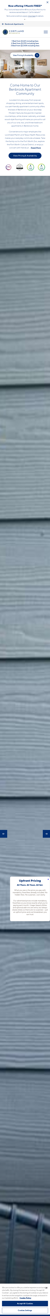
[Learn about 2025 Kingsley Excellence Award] (8, 167)
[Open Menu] (46, 32)
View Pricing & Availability (25, 155)
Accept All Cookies (25, 1303)
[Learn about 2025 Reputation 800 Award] (30, 167)
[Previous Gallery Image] (3, 834)
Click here (31, 16)
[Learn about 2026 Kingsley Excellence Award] (19, 167)
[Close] (46, 1288)
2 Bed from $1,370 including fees (25, 43)
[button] (24, 19)
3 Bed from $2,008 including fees (25, 45)
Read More (36, 147)
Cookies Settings (25, 1310)
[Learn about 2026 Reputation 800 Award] (41, 167)
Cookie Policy (25, 1298)
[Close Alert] (47, 2)
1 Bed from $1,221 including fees (25, 41)
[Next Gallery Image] (46, 834)
